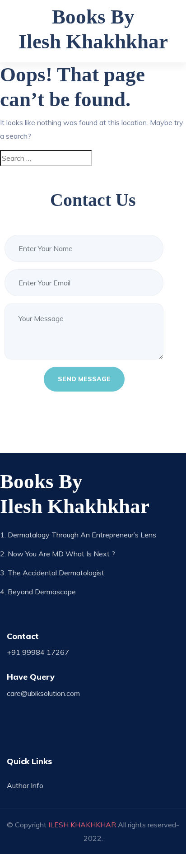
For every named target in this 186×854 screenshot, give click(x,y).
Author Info (25, 785)
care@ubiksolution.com (43, 693)
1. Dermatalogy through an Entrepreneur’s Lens (78, 534)
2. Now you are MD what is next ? (57, 553)
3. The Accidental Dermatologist (52, 572)
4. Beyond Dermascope (38, 591)
